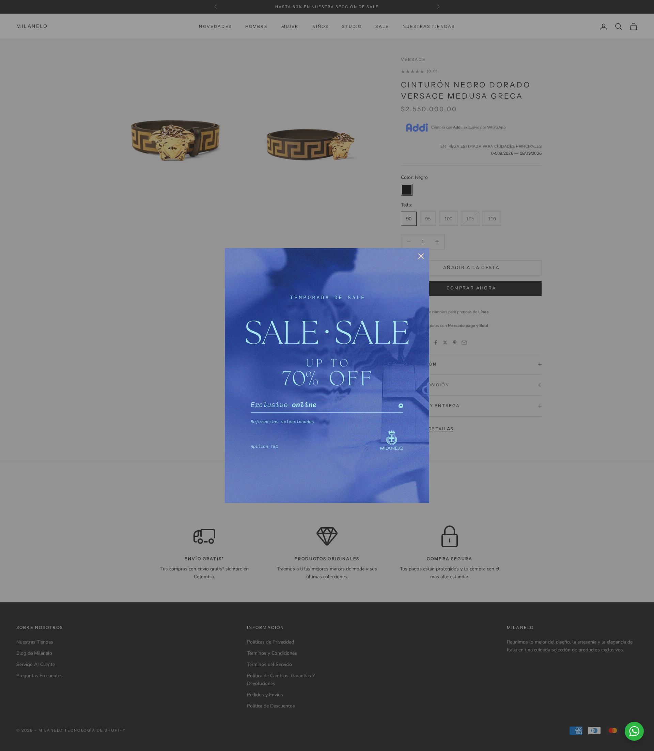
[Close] (421, 256)
